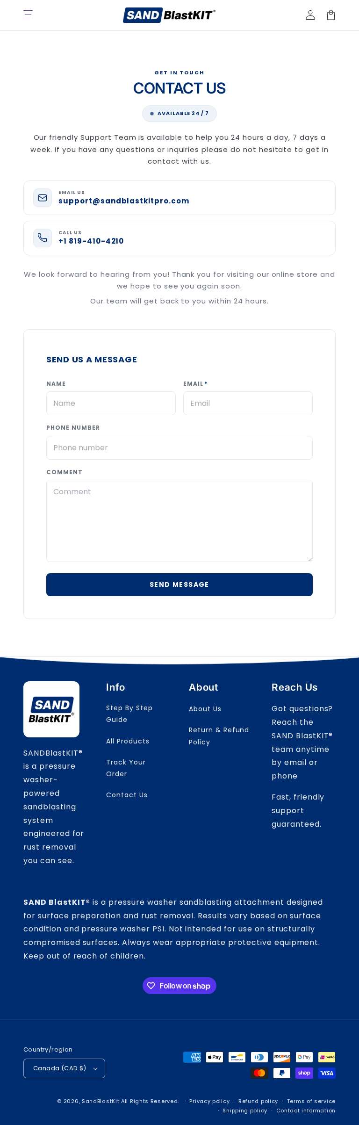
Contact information (306, 1110)
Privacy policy (209, 1101)
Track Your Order (126, 768)
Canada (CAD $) (59, 1068)
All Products (128, 741)
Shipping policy (245, 1110)
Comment (64, 472)
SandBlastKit (100, 1101)
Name (56, 384)
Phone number (73, 428)
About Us (205, 709)
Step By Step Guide (129, 713)
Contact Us (127, 795)
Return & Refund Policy (219, 735)
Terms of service (311, 1101)
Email (195, 384)
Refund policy (258, 1101)
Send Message (179, 584)
